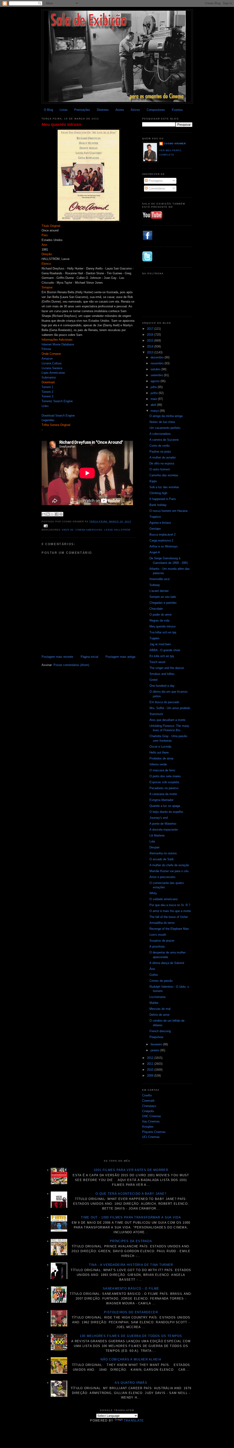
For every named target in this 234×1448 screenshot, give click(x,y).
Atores (119, 109)
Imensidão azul (159, 579)
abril (154, 405)
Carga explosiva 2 (161, 540)
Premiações (82, 109)
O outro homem (159, 469)
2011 (150, 1063)
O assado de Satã (161, 859)
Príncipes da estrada (131, 1241)
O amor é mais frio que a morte (170, 911)
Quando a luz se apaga (164, 806)
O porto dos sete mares (165, 776)
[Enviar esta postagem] (45, 525)
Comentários (156, 188)
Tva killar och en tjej (162, 632)
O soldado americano (163, 899)
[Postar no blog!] (48, 514)
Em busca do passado (164, 702)
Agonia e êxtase (160, 522)
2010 (150, 1069)
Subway (154, 585)
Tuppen (154, 638)
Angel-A (154, 552)
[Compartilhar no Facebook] (56, 514)
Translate (134, 1420)
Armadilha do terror (162, 923)
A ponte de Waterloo (162, 823)
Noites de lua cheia (162, 422)
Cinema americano (88, 529)
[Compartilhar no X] (52, 514)
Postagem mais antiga (120, 656)
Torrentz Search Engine (57, 401)
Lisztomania (157, 997)
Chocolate (156, 608)
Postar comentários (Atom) (71, 665)
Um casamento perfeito (164, 428)
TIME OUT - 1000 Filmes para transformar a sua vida (131, 1217)
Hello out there (159, 752)
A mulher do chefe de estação (169, 865)
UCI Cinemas (151, 1137)
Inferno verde (158, 764)
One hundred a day (162, 685)
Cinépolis (148, 1111)
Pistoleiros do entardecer (131, 1312)
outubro (156, 369)
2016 (150, 334)
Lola (152, 841)
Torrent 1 (47, 387)
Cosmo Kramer (175, 143)
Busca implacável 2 (162, 534)
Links (45, 406)
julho (154, 387)
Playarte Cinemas (154, 1132)
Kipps (153, 481)
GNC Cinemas (151, 1116)
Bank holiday (158, 505)
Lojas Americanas (53, 372)
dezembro (158, 357)
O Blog (48, 109)
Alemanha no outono (163, 853)
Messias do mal (159, 1008)
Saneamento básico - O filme (131, 1288)
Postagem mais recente (57, 656)
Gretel (153, 679)
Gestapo (155, 528)
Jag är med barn (160, 644)
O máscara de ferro (162, 770)
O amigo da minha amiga (166, 416)
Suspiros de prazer (161, 940)
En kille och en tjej (161, 656)
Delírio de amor (159, 1014)
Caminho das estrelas (163, 475)
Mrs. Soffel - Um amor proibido (169, 708)
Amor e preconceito (162, 877)
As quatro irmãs (131, 1382)
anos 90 (68, 529)
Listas (64, 109)
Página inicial (89, 656)
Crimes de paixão (161, 980)
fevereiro (157, 1044)
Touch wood (157, 662)
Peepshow (156, 1037)
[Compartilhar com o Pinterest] (61, 514)
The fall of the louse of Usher (168, 917)
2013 (150, 352)
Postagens (155, 180)
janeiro (155, 1050)
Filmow (46, 349)
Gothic (153, 975)
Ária (152, 969)
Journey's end (158, 817)
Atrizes (135, 109)
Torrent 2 (47, 392)
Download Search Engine (58, 415)
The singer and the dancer (166, 668)
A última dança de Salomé (166, 963)
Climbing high (158, 493)
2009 (150, 1075)
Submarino (49, 377)
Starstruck (156, 714)
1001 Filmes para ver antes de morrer (131, 1170)
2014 (150, 346)
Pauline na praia (160, 451)
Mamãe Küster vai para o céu (169, 871)
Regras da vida (159, 620)
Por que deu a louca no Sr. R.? (169, 905)
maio (154, 399)
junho (155, 393)
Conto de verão (159, 445)
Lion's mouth (157, 934)
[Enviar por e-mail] (43, 514)
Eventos (177, 109)
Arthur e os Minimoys (163, 546)
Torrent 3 (47, 396)
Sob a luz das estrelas (164, 487)
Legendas (48, 420)
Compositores (156, 109)
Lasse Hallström (117, 529)
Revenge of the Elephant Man (169, 928)
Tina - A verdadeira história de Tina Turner (131, 1265)
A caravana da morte (163, 794)
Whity (153, 893)
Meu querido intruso (61, 124)
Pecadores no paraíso (163, 788)
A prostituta (157, 946)
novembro (158, 363)
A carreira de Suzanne (164, 439)
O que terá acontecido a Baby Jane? (131, 1193)
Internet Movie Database (58, 344)
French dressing (160, 1031)
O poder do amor (160, 614)
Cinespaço (149, 1106)
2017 (150, 328)
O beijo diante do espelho (166, 811)
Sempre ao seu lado (162, 596)
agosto (155, 381)
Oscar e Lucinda (160, 746)
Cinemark (148, 1100)
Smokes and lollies (162, 674)
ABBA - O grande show (164, 650)
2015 (150, 340)
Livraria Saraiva (52, 368)
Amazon (47, 358)
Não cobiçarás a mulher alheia (131, 1359)
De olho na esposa (161, 463)
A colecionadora (159, 433)
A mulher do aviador (162, 457)
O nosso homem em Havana (168, 511)
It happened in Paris (162, 499)
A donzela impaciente (163, 829)
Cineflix (147, 1095)
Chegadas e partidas (163, 602)
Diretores (103, 109)
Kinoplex (148, 1126)
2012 (150, 1057)
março (155, 410)
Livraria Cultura (51, 363)
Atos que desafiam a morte (167, 720)
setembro (157, 375)
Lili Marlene (157, 835)
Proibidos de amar (161, 758)
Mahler (153, 1003)
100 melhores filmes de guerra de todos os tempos (131, 1336)
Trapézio (155, 516)
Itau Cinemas (151, 1121)
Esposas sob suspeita (164, 782)
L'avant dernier (159, 591)
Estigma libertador (161, 800)
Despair (154, 847)
